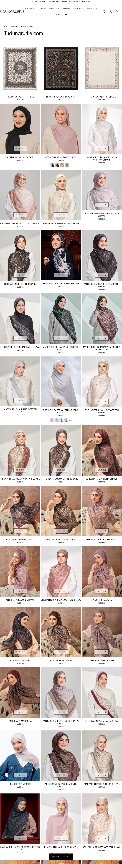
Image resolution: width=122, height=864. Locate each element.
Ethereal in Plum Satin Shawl (101, 721)
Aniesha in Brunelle (61, 660)
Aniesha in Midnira (20, 660)
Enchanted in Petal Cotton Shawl (61, 600)
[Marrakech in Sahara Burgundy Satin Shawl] (102, 318)
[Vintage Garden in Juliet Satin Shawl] (61, 692)
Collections (14, 26)
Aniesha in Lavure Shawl (20, 600)
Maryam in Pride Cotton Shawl (102, 784)
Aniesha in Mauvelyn (102, 660)
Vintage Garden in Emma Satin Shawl (102, 214)
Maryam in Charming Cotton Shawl (20, 410)
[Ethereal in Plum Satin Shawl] (102, 692)
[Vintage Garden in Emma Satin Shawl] (102, 190)
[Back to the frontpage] (5, 26)
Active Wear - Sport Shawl (61, 157)
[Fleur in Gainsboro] (20, 755)
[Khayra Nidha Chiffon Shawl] (61, 818)
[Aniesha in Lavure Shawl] (20, 571)
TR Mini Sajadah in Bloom (101, 97)
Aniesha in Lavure (102, 600)
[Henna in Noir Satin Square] (20, 255)
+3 (70, 165)
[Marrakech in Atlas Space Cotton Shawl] (20, 818)
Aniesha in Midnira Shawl (20, 539)
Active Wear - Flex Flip (20, 157)
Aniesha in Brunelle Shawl (61, 539)
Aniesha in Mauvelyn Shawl (102, 539)
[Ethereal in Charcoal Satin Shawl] (20, 318)
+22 (70, 420)
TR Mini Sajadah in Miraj (20, 97)
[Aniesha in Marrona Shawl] (102, 450)
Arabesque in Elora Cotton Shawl (20, 223)
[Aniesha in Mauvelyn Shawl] (102, 511)
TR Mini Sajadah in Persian (61, 97)
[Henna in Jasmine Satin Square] (61, 195)
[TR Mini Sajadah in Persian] (61, 68)
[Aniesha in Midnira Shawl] (20, 511)
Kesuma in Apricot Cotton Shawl (102, 847)
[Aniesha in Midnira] (20, 632)
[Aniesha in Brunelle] (61, 632)
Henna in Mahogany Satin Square (20, 479)
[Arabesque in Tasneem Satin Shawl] (61, 755)
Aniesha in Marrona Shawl (101, 479)
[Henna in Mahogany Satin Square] (20, 450)
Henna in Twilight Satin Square (61, 283)
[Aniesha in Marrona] (20, 692)
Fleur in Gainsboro (20, 784)
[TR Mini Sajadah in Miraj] (20, 68)
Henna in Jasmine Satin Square (61, 223)
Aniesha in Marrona (20, 721)
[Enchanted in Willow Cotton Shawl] (102, 381)
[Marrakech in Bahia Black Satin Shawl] (61, 318)
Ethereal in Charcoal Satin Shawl (20, 347)
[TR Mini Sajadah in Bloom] (102, 68)
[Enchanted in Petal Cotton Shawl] (61, 571)
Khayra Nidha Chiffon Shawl (61, 847)
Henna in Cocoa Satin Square (61, 479)
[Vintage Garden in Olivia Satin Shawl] (102, 255)
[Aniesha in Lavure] (102, 571)
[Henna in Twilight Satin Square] (61, 255)
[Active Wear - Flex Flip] (20, 129)
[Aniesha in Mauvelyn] (102, 632)
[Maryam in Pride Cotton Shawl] (102, 755)
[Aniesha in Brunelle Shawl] (61, 511)
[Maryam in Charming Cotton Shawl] (20, 381)
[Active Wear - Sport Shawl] (61, 129)
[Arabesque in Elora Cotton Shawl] (20, 195)
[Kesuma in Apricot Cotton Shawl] (102, 818)
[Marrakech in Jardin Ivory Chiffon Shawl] (102, 129)
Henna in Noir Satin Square (20, 284)
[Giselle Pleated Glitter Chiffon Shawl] (61, 381)
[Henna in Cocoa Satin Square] (61, 450)
